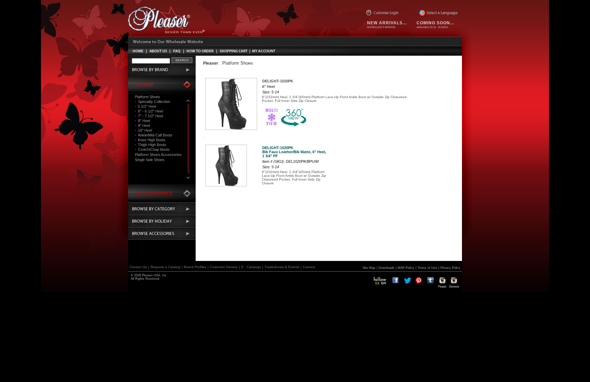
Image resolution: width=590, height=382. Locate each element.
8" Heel (142, 121)
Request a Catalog (165, 267)
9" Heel (142, 125)
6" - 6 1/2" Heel (149, 111)
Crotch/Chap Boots (152, 149)
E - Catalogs (251, 267)
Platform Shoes (147, 97)
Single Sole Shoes (150, 160)
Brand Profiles (195, 267)
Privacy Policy (450, 267)
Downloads (386, 267)
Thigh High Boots (150, 145)
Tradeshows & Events (282, 267)
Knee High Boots (150, 140)
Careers (309, 267)
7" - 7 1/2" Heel (149, 116)
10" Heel (143, 130)
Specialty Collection (152, 102)
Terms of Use (427, 267)
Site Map (369, 267)
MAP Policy (406, 267)
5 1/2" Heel (145, 106)
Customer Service (224, 267)
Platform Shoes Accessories (158, 155)
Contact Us (138, 267)
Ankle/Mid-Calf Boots (153, 135)
